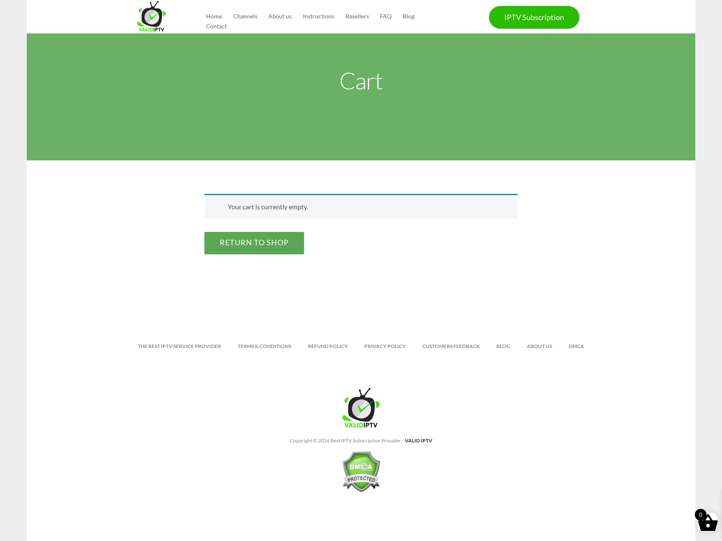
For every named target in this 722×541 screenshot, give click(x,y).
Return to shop (254, 242)
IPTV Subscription (534, 17)
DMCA (576, 346)
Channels (245, 16)
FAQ (386, 16)
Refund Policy (328, 346)
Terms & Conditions (264, 346)
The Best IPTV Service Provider (179, 346)
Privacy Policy (385, 346)
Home (214, 16)
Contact (216, 26)
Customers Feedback (451, 346)
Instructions (318, 16)
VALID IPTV (418, 440)
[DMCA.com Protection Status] (361, 475)
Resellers (357, 16)
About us (280, 16)
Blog (408, 16)
